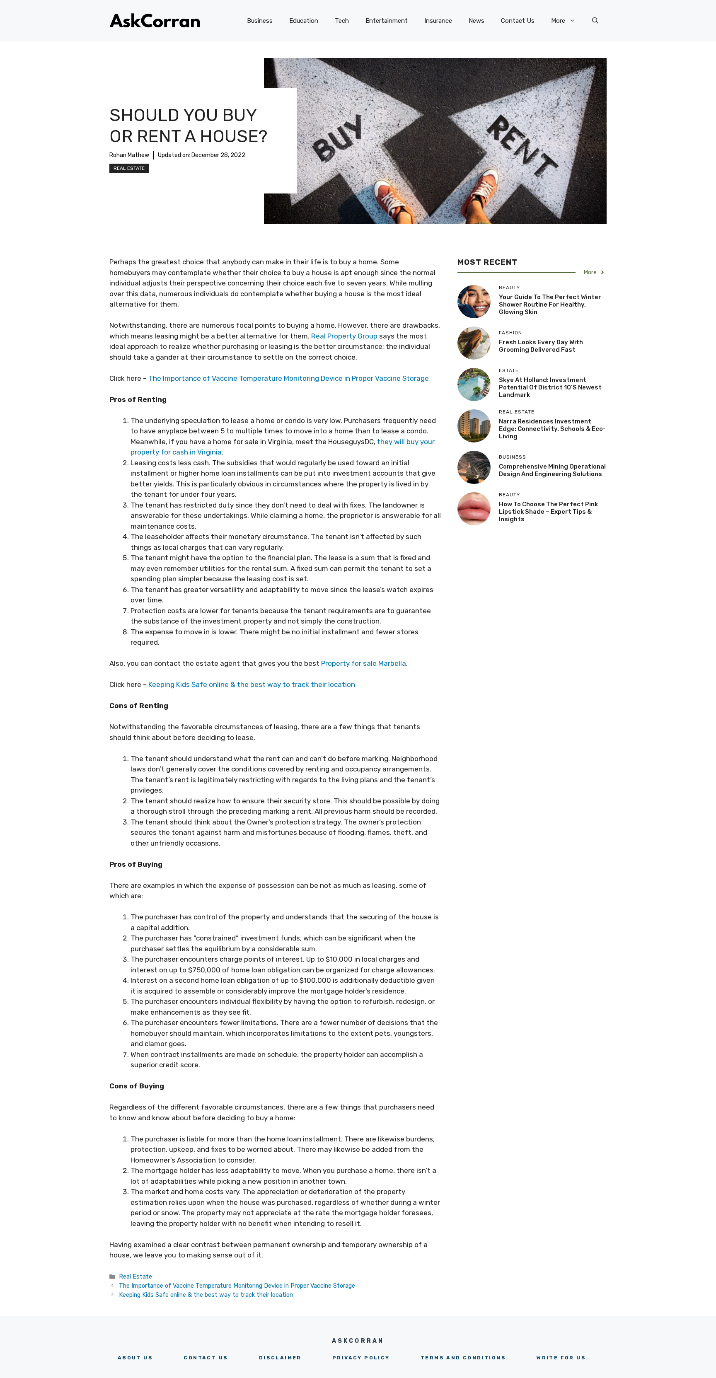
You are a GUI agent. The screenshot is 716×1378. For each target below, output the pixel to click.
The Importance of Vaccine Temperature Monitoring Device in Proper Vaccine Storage (288, 378)
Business (260, 20)
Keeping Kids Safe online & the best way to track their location (251, 684)
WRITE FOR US (561, 1358)
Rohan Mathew (129, 155)
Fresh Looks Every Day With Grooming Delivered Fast (541, 345)
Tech (342, 20)
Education (303, 20)
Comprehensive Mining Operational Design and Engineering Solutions (552, 470)
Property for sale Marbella (363, 663)
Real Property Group (344, 336)
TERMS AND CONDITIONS (463, 1358)
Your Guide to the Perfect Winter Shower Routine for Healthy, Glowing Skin (550, 304)
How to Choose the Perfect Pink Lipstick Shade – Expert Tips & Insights (548, 511)
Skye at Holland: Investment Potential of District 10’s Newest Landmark (550, 387)
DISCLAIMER (280, 1358)
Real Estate (129, 168)
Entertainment (386, 20)
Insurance (438, 20)
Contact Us (518, 20)
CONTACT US (206, 1358)
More (558, 20)
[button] (595, 20)
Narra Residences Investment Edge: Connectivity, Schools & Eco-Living (552, 429)
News (476, 20)
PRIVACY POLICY (361, 1358)
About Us (135, 1358)
